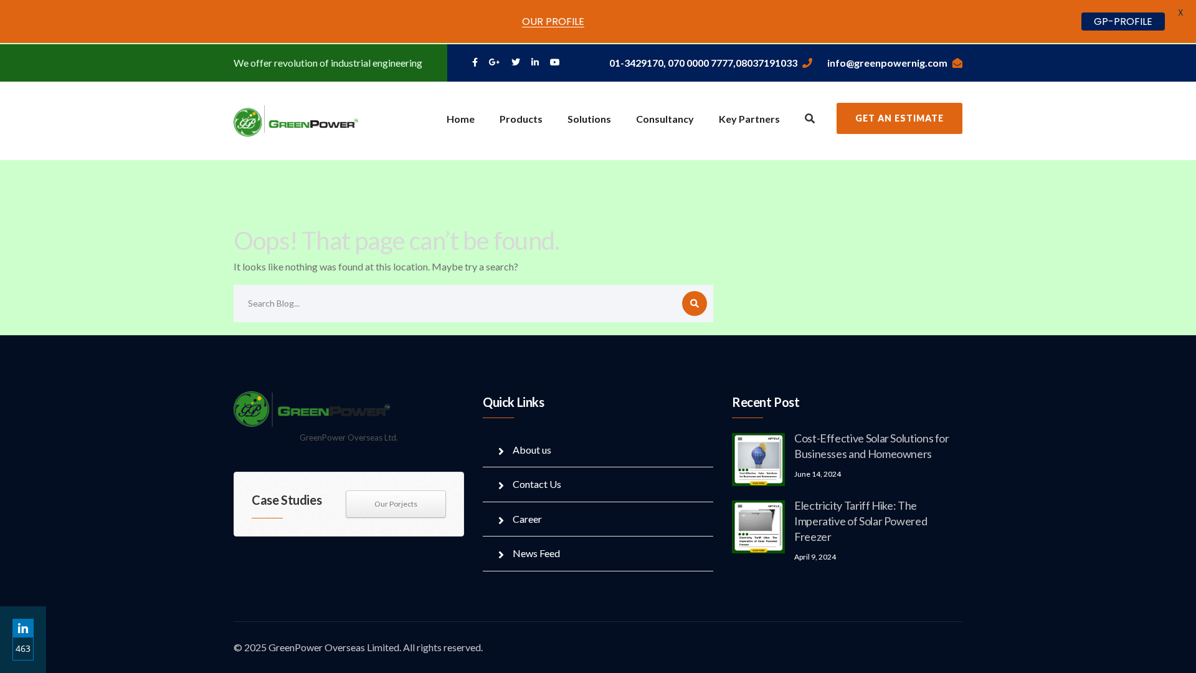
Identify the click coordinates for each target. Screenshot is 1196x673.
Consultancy (665, 119)
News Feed (536, 553)
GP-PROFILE (1123, 21)
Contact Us (537, 484)
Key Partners (749, 119)
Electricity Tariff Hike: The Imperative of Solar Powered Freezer (860, 521)
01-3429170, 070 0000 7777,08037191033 (703, 63)
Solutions (589, 119)
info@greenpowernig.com (887, 63)
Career (527, 519)
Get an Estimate (899, 118)
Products (521, 119)
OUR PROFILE (553, 21)
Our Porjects (395, 503)
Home (461, 119)
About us (532, 450)
